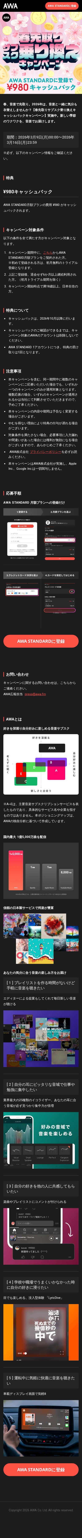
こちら (48, 253)
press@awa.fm (35, 694)
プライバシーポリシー (45, 452)
